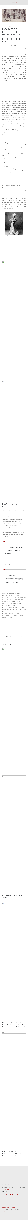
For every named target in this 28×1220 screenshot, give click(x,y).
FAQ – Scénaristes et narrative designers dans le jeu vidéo (12, 1154)
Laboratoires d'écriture (13, 623)
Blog (3, 623)
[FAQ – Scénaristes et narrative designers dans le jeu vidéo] (14, 1090)
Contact (4, 1207)
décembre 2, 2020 (7, 26)
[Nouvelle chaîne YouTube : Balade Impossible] (14, 706)
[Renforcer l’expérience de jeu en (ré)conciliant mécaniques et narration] (14, 961)
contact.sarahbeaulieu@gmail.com (11, 1194)
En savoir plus (5, 1189)
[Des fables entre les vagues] (14, 834)
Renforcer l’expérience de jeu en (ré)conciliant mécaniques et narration (13, 1024)
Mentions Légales (11, 1207)
